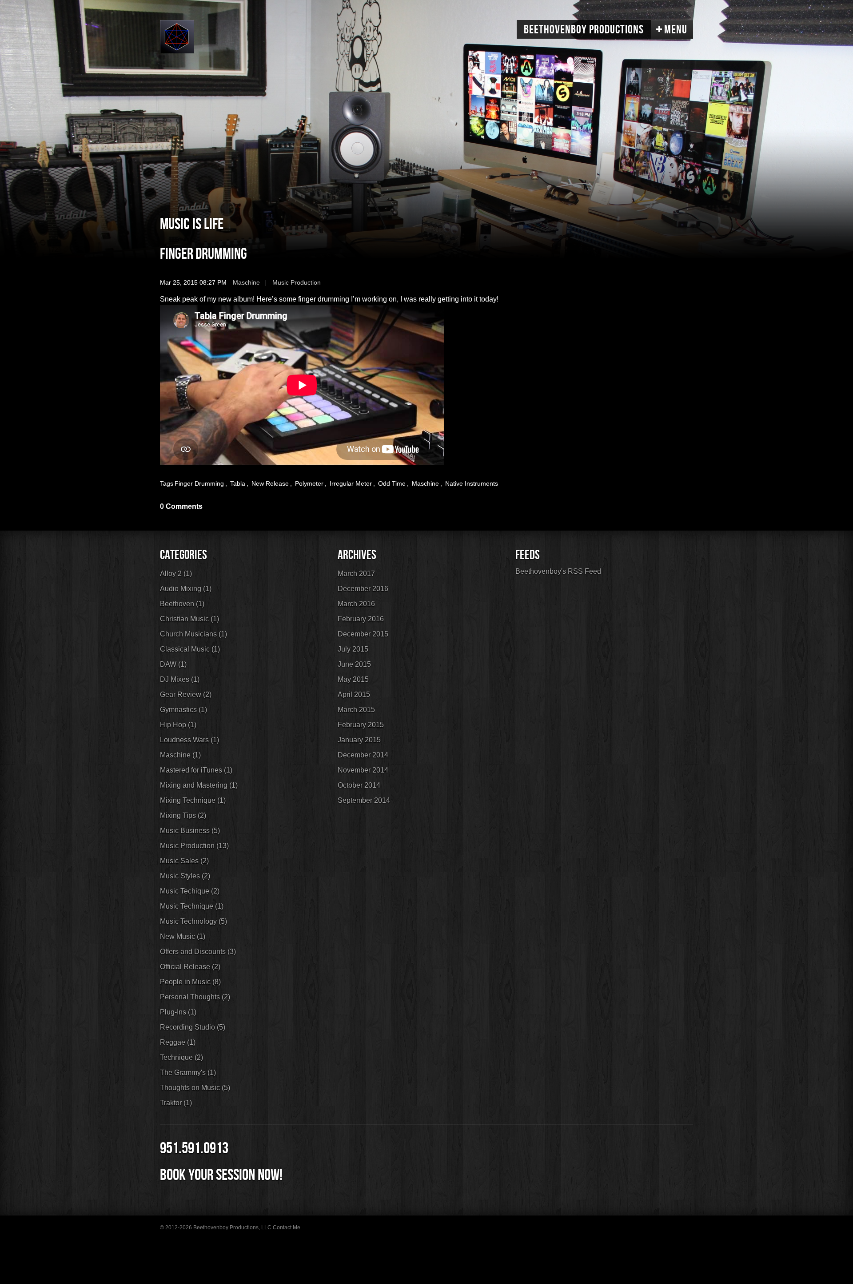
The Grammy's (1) (188, 1072)
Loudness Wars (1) (189, 740)
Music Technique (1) (191, 906)
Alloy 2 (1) (176, 573)
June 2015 (354, 664)
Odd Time (392, 483)
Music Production (296, 282)
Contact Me (286, 1227)
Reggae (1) (177, 1042)
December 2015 (363, 634)
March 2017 (356, 573)
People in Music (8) (190, 982)
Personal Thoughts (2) (195, 997)
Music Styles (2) (185, 876)
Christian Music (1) (189, 619)
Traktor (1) (176, 1103)
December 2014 (363, 755)
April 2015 (354, 694)
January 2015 (359, 740)
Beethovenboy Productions (584, 30)
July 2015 (353, 649)
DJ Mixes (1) (179, 679)
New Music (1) (182, 936)
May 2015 (353, 679)
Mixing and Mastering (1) (199, 785)
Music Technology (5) (193, 921)
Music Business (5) (190, 830)
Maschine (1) (180, 755)
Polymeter (309, 483)
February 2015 (361, 725)
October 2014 (359, 785)
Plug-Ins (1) (178, 1012)
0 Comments (181, 506)
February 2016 (361, 619)
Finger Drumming (203, 254)
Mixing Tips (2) (183, 815)
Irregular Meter (351, 483)
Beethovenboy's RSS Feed (558, 571)
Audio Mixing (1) (185, 588)
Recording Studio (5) (192, 1027)
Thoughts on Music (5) (195, 1087)
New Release (270, 483)
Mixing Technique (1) (193, 800)
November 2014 (363, 770)
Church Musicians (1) (193, 634)
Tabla (237, 483)
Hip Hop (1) (178, 725)
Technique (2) (181, 1057)
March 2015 (356, 709)
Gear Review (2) (185, 694)
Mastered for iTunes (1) (196, 770)
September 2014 (364, 800)
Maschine (246, 282)
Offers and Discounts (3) (198, 951)
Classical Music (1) (190, 649)
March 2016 (356, 604)
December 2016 (363, 588)
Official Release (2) (190, 966)
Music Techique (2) (189, 891)
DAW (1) (173, 664)
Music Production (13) (194, 845)
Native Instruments (471, 483)
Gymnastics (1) (183, 709)
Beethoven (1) (182, 604)
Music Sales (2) (184, 861)
